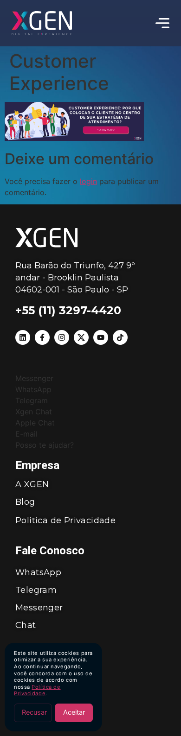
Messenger (39, 608)
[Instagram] (61, 337)
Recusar (34, 712)
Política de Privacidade (37, 690)
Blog (25, 502)
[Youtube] (100, 337)
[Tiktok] (120, 337)
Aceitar (74, 712)
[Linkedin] (22, 337)
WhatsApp (38, 572)
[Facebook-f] (42, 337)
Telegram (36, 590)
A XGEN (32, 484)
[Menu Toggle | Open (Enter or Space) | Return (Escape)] (162, 23)
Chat (25, 625)
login (88, 181)
